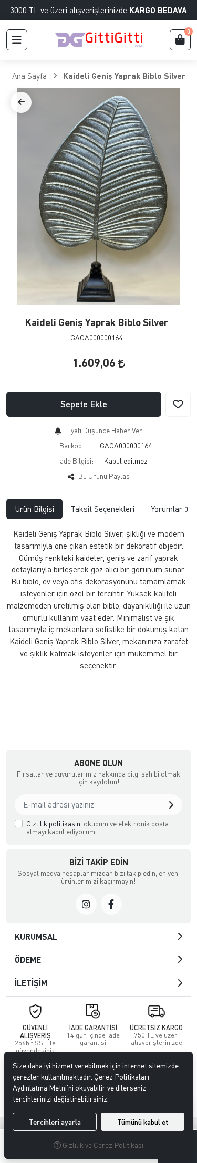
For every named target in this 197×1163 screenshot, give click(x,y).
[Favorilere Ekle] (178, 404)
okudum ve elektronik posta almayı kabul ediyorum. (97, 828)
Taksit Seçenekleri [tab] (102, 509)
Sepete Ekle (83, 404)
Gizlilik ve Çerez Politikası (102, 1144)
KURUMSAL (36, 936)
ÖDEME (28, 960)
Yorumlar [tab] (169, 509)
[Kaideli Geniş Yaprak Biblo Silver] (98, 196)
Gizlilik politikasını (54, 823)
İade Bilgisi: (76, 460)
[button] (16, 39)
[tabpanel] (98, 624)
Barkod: (71, 445)
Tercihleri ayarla (55, 1121)
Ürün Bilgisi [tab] (34, 509)
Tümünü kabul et (143, 1121)
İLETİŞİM (31, 983)
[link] (86, 904)
